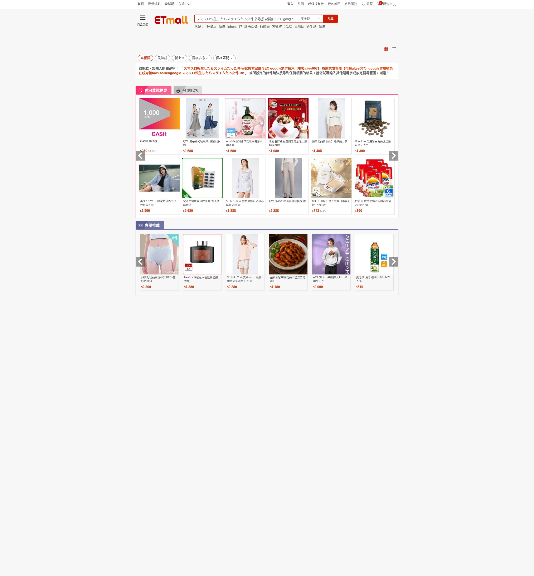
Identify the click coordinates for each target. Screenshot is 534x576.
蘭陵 (222, 27)
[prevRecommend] (140, 156)
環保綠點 (154, 4)
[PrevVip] (140, 262)
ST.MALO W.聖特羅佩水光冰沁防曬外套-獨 (245, 202)
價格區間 (222, 58)
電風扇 (299, 27)
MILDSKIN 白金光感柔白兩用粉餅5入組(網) (331, 202)
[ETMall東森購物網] (171, 19)
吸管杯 (277, 27)
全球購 (169, 4)
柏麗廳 (265, 27)
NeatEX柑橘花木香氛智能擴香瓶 (201, 279)
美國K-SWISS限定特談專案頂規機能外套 (158, 202)
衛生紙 (311, 27)
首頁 (141, 4)
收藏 (369, 4)
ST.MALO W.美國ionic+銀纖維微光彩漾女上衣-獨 (244, 279)
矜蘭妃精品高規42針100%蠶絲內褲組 (158, 279)
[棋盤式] (386, 49)
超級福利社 (316, 4)
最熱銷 (162, 58)
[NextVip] (393, 262)
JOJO (288, 27)
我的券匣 (334, 4)
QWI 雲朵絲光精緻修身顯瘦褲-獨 (201, 143)
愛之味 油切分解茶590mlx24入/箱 (373, 279)
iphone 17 (234, 27)
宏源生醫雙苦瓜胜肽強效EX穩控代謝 (201, 202)
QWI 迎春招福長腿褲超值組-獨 (287, 201)
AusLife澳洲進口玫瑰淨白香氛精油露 (244, 143)
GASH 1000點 (148, 141)
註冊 (301, 4)
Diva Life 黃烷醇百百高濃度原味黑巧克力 (373, 143)
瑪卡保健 (251, 27)
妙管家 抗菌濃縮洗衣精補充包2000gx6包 (373, 202)
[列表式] (394, 49)
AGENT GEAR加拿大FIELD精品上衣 (330, 279)
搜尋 (330, 18)
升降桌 (212, 27)
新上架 (180, 58)
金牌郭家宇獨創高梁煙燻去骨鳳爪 (287, 279)
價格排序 (198, 58)
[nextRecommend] (393, 156)
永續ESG (184, 4)
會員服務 (351, 4)
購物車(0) (388, 4)
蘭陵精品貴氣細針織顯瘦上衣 (329, 141)
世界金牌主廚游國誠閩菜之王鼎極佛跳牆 (288, 143)
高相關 (145, 58)
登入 (290, 4)
